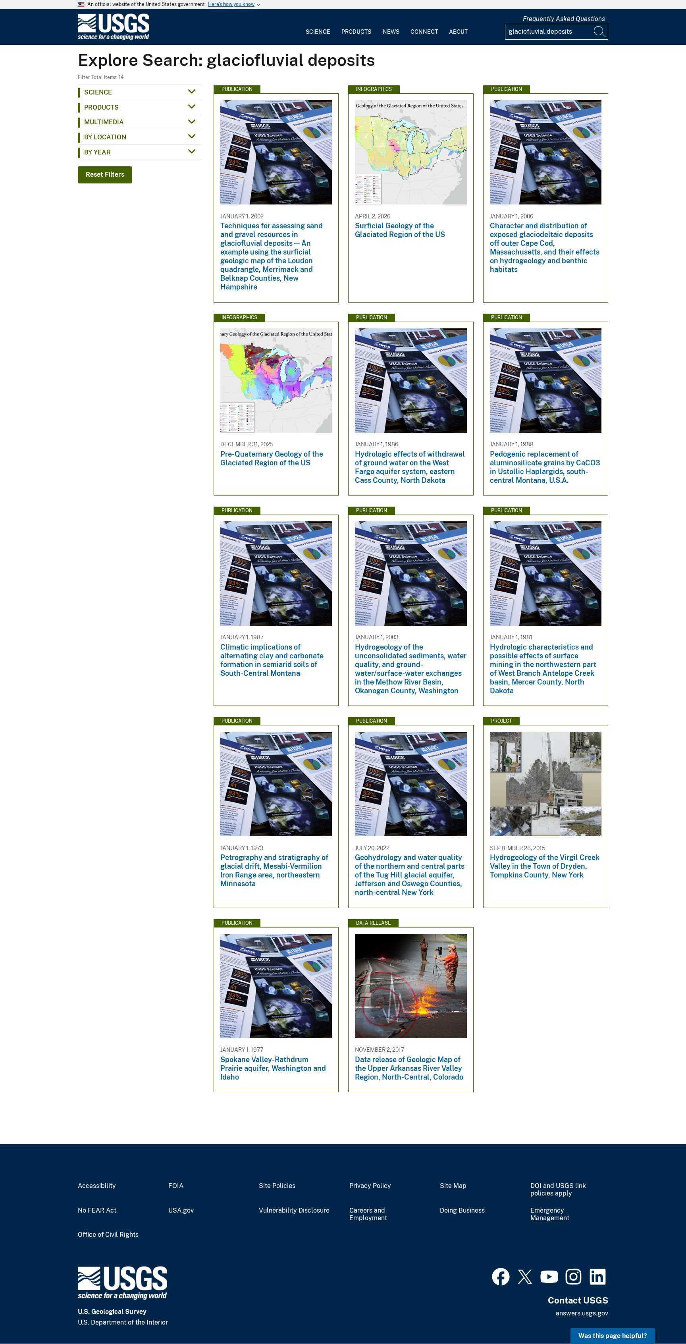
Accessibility (97, 1186)
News (391, 32)
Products (356, 32)
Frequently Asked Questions (564, 19)
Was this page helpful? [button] (612, 1336)
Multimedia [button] (104, 122)
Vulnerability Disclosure (294, 1210)
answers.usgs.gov (582, 1313)
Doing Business (462, 1210)
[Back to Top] (657, 1315)
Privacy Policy (370, 1186)
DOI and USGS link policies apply (558, 1189)
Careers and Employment (368, 1214)
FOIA (175, 1186)
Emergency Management (549, 1214)
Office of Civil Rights (108, 1234)
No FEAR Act (97, 1210)
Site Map (453, 1186)
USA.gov (181, 1210)
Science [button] (98, 92)
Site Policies (277, 1186)
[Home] (113, 38)
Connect (424, 32)
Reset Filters (105, 174)
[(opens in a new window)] (500, 1275)
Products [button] (101, 107)
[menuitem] (318, 26)
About (458, 32)
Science (318, 32)
